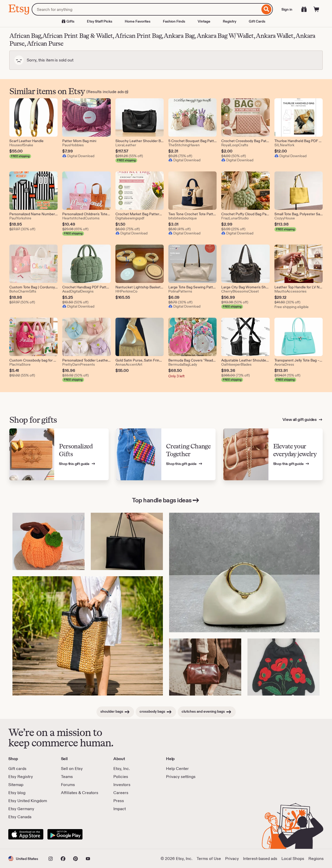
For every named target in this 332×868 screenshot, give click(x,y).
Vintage (204, 21)
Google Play (64, 834)
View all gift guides (299, 419)
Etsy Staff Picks (99, 21)
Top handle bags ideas (162, 500)
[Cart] (316, 9)
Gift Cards (257, 21)
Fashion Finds (174, 21)
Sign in (286, 9)
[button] (23, 858)
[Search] (266, 9)
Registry (229, 21)
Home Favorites (137, 21)
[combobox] (146, 9)
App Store (25, 834)
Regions (316, 858)
